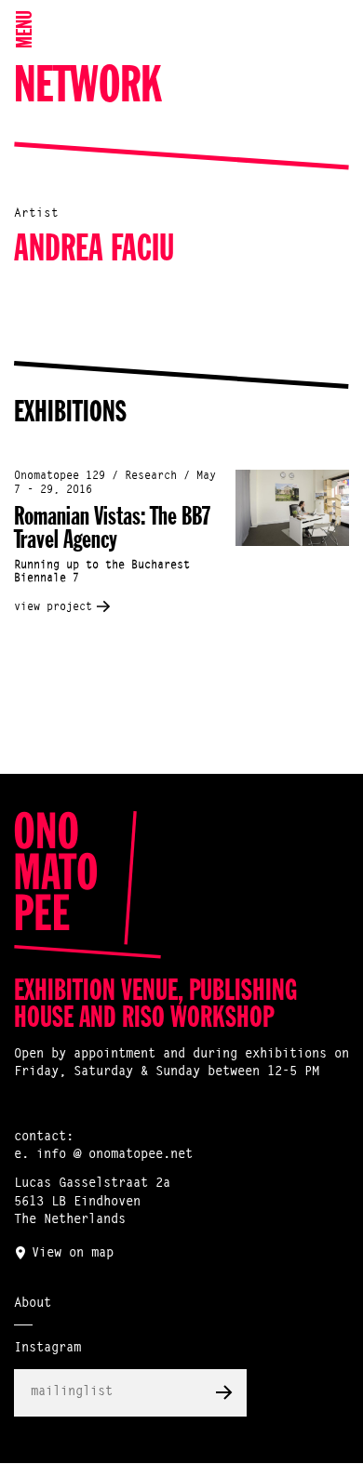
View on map (73, 1253)
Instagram (47, 1348)
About (32, 1304)
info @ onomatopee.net (114, 1155)
